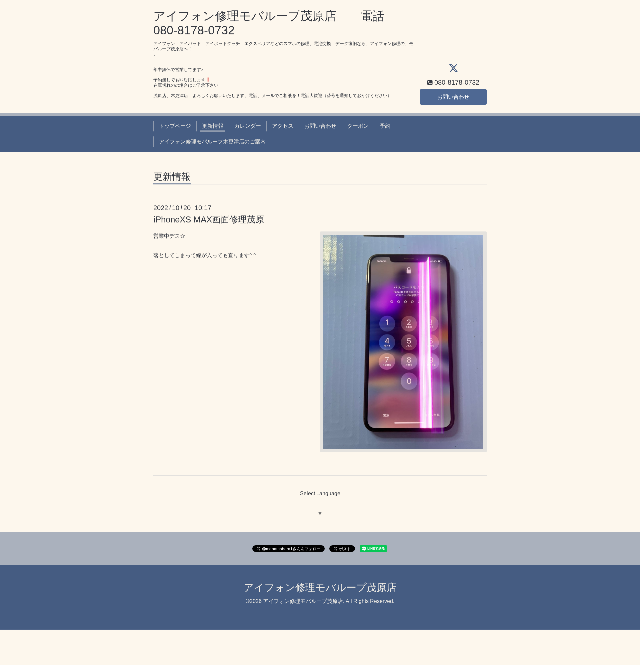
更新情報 (212, 126)
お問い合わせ (453, 97)
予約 (385, 126)
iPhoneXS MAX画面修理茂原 (208, 219)
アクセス (282, 126)
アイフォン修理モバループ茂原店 (320, 587)
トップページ (175, 126)
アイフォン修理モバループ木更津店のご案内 (212, 141)
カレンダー (247, 126)
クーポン (358, 126)
